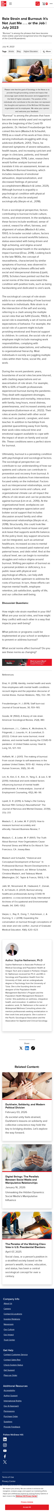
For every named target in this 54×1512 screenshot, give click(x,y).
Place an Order (10, 1375)
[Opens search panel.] (38, 4)
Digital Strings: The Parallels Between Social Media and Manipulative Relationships (22, 1179)
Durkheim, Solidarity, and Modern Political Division (25, 1106)
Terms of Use (8, 1477)
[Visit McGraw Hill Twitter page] (5, 1462)
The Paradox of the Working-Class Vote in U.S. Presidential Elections (25, 1246)
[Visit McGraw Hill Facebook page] (5, 1456)
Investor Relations (12, 1319)
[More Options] (51, 3)
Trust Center (9, 1340)
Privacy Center (8, 1481)
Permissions (9, 1411)
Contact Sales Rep (12, 1360)
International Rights (12, 1401)
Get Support (9, 1370)
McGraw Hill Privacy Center (26, 1496)
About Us (8, 1303)
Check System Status (13, 1365)
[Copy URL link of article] (33, 1048)
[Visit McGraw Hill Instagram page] (5, 1445)
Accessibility (9, 1390)
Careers (7, 1309)
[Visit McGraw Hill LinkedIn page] (5, 1439)
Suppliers (8, 1422)
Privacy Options (27, 1502)
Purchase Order (11, 1416)
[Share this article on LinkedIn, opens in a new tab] (27, 1048)
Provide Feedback (12, 1427)
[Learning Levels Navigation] (10, 4)
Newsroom (9, 1324)
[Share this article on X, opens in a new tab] (21, 1048)
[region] (27, 1498)
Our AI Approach (11, 1406)
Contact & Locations (13, 1314)
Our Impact (9, 1335)
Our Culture (9, 1329)
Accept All (27, 1507)
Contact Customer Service (16, 1355)
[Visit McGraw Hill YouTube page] (5, 1450)
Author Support (11, 1396)
